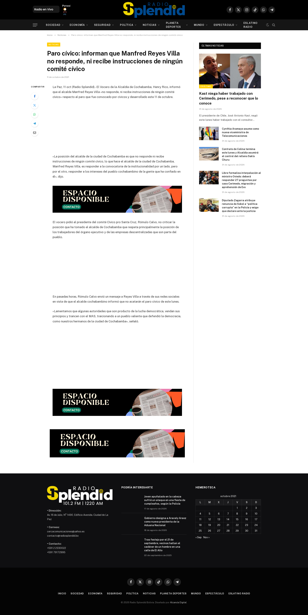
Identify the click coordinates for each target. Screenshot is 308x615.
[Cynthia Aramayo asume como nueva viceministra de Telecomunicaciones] (209, 133)
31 (256, 530)
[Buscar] (273, 25)
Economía (77, 25)
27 (218, 530)
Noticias (150, 25)
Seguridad (102, 25)
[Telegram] (34, 123)
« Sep (199, 537)
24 (256, 525)
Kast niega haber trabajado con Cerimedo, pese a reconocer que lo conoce (228, 98)
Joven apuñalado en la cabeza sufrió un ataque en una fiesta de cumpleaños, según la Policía (164, 500)
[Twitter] (34, 105)
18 (200, 525)
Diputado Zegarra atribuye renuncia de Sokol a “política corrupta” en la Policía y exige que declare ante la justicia (240, 205)
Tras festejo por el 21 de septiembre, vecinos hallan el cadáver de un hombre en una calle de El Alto (162, 545)
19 (209, 525)
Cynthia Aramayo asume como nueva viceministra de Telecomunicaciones (240, 132)
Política (126, 25)
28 (228, 530)
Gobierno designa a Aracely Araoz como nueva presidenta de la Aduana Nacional (165, 522)
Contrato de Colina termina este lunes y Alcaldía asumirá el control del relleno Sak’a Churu (240, 154)
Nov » (206, 537)
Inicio (62, 593)
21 (228, 525)
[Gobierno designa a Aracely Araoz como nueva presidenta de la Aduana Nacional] (131, 523)
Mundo (199, 25)
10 (256, 513)
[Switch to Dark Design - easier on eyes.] (267, 25)
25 (200, 530)
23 (246, 525)
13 (218, 519)
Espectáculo (224, 25)
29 (237, 530)
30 (246, 530)
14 (228, 519)
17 (256, 519)
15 (237, 519)
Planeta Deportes (173, 25)
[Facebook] (34, 96)
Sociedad (53, 25)
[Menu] (35, 25)
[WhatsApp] (34, 114)
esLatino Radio (250, 25)
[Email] (34, 132)
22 (237, 525)
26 (209, 530)
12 (209, 519)
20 (218, 525)
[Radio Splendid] (154, 10)
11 (200, 519)
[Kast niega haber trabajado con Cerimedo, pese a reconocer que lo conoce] (230, 71)
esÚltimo (206, 86)
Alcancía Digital (178, 602)
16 (246, 519)
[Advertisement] (117, 129)
